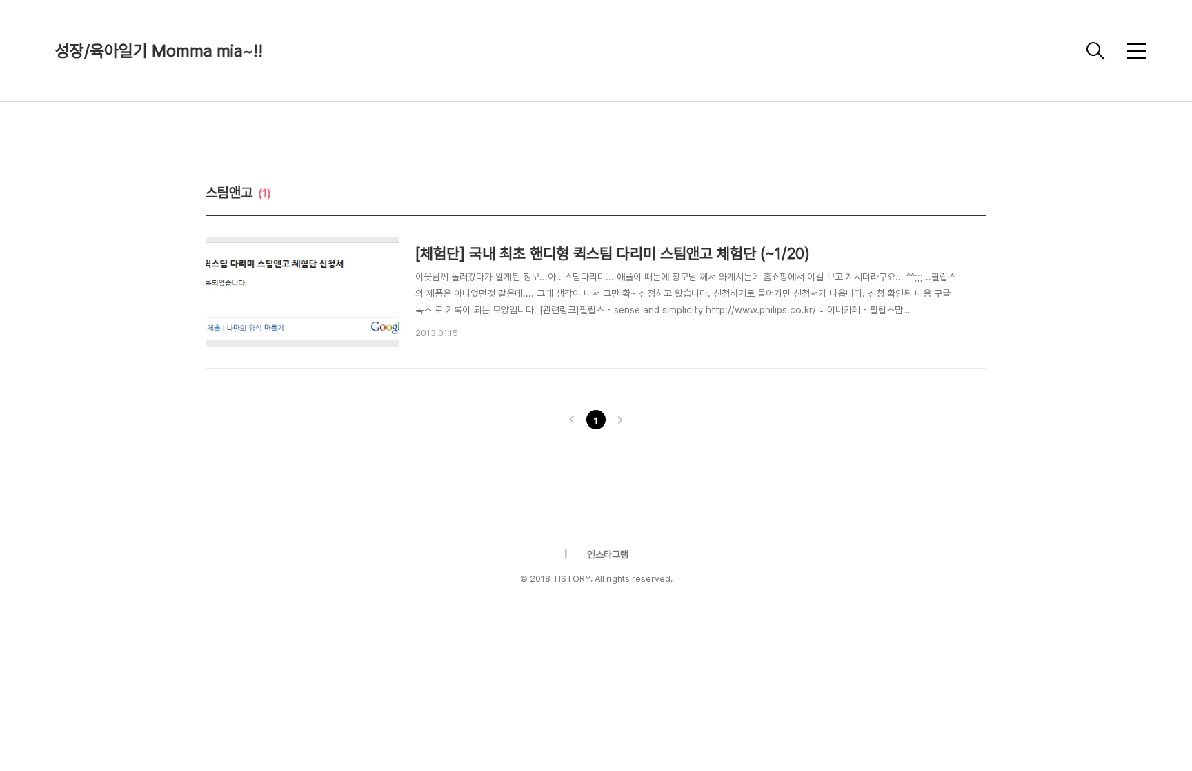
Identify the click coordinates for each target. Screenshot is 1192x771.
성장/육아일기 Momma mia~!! (159, 51)
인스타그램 (607, 554)
